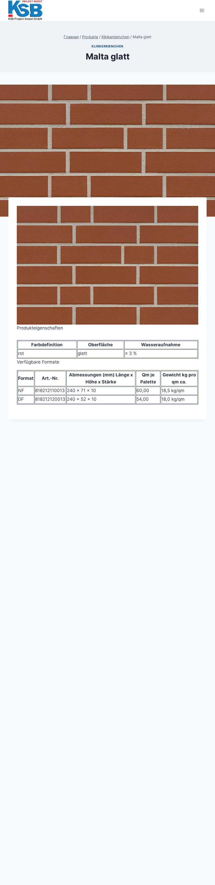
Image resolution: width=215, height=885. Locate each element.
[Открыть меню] (202, 10)
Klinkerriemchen (107, 46)
